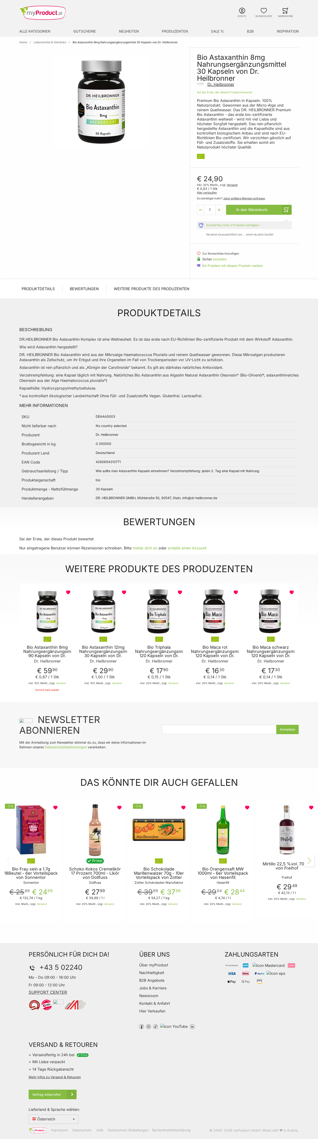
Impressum (59, 1130)
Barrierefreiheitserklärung (171, 1130)
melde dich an (145, 548)
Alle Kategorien (34, 31)
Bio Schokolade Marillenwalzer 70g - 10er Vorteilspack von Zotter (159, 873)
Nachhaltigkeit (151, 972)
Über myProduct (153, 965)
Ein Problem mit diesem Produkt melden (232, 266)
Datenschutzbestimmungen (66, 747)
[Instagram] (148, 1026)
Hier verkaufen (207, 192)
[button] (200, 210)
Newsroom (148, 995)
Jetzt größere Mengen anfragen (244, 198)
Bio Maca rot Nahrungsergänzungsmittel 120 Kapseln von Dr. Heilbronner (215, 653)
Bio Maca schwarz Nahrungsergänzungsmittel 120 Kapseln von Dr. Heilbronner (271, 653)
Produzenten (175, 31)
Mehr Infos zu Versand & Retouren (55, 1077)
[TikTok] (155, 1026)
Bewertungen (84, 288)
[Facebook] (141, 1026)
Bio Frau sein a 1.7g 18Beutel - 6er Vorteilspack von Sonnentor (31, 873)
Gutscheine (84, 31)
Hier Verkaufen (152, 1011)
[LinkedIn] (192, 1026)
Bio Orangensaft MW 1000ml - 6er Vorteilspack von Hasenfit (223, 873)
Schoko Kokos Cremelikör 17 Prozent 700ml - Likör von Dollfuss (95, 873)
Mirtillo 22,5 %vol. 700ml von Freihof (287, 866)
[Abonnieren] (287, 729)
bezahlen (220, 259)
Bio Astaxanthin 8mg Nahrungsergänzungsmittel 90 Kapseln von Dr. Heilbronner (47, 653)
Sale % (217, 31)
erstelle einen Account (187, 548)
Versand (232, 185)
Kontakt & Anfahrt (154, 1003)
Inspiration (288, 31)
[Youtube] (174, 1026)
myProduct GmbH (246, 1130)
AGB (99, 1130)
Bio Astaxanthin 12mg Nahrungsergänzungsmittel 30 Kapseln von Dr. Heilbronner (103, 653)
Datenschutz (82, 1130)
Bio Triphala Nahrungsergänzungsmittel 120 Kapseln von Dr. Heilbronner (159, 653)
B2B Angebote (151, 980)
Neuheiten (129, 31)
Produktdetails (38, 288)
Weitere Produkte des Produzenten (151, 288)
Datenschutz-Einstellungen (128, 1130)
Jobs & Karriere (152, 988)
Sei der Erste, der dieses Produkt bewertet (224, 92)
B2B (250, 31)
